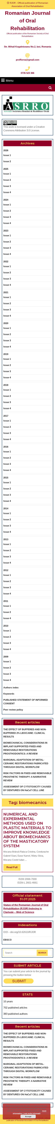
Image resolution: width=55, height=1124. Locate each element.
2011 (5, 601)
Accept (28, 1116)
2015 (5, 477)
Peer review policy (13, 709)
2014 (5, 508)
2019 (5, 354)
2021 (5, 292)
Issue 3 (7, 186)
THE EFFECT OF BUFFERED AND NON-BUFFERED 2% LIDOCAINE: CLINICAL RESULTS (24, 733)
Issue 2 (7, 161)
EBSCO (7, 939)
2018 (5, 385)
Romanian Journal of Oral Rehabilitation (27, 20)
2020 (5, 323)
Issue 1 (7, 155)
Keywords (8, 693)
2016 (5, 446)
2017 (5, 416)
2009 (5, 656)
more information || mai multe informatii (29, 1112)
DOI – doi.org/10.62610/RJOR (19, 932)
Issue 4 (7, 192)
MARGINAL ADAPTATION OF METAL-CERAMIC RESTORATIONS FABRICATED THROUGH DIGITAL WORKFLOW (25, 763)
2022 (5, 261)
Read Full (13, 868)
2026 (5, 150)
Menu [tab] (9, 80)
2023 (5, 230)
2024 (5, 199)
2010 (5, 625)
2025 (5, 169)
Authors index (10, 687)
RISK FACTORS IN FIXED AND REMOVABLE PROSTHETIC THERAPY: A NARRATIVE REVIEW (27, 777)
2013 (5, 539)
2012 (5, 570)
